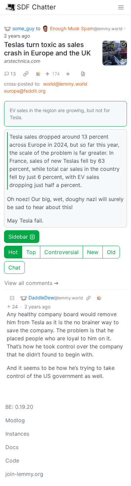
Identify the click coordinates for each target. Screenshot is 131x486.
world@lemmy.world (65, 84)
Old (111, 252)
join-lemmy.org (24, 474)
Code (12, 460)
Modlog (15, 420)
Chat (14, 267)
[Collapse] (12, 298)
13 (13, 74)
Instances (17, 433)
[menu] (121, 7)
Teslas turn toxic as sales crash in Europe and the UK (47, 49)
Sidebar (18, 236)
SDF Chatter (36, 7)
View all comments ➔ (31, 283)
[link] (26, 73)
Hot (13, 252)
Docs (11, 447)
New (92, 252)
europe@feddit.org (25, 91)
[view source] (83, 74)
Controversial (61, 252)
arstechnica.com (22, 61)
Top (31, 252)
